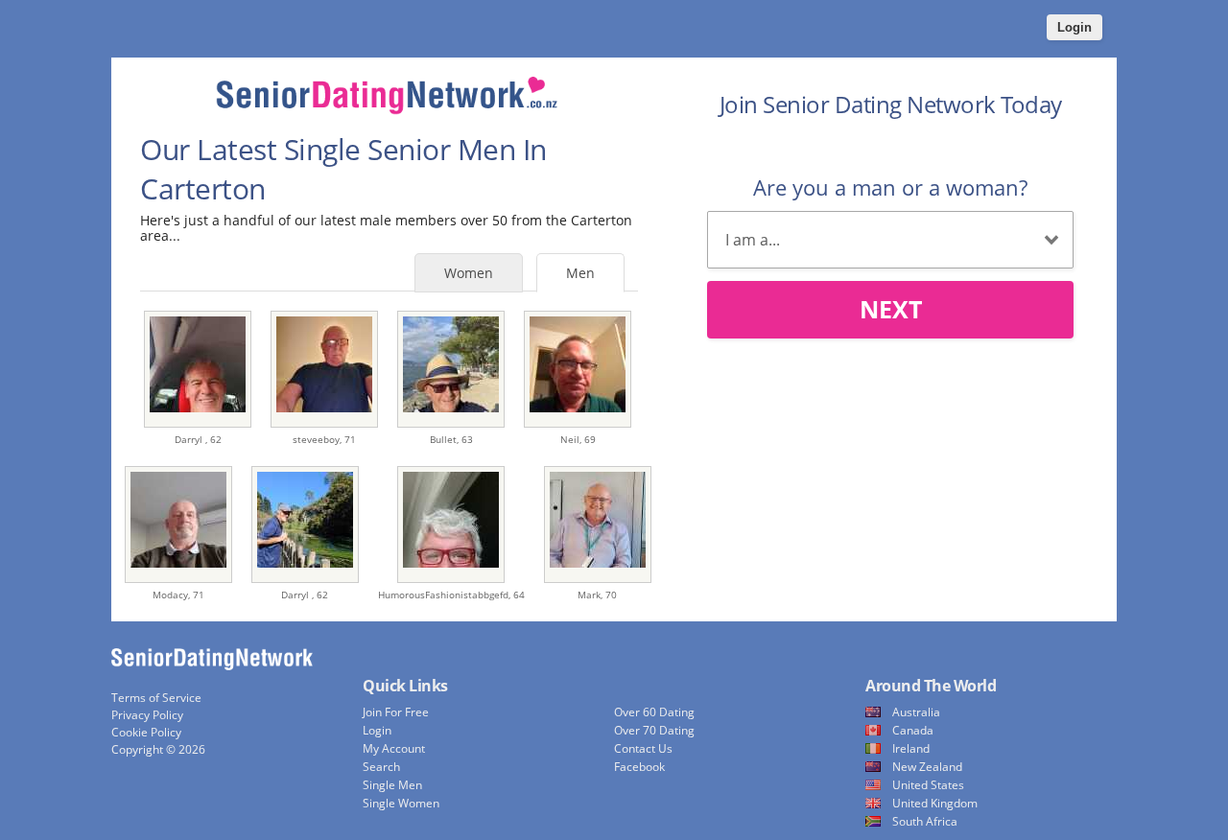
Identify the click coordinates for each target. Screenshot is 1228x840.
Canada (912, 730)
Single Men (392, 785)
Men (580, 273)
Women (468, 273)
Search (381, 766)
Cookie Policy (146, 732)
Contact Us (643, 748)
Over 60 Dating (654, 712)
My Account (394, 748)
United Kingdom (935, 803)
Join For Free (396, 712)
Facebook (639, 766)
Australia (916, 712)
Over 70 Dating (654, 730)
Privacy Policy (147, 715)
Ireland (911, 748)
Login (1074, 27)
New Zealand (927, 766)
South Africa (924, 821)
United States (928, 785)
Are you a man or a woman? (890, 187)
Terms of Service (156, 697)
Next (891, 308)
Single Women (401, 803)
